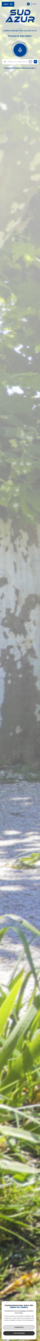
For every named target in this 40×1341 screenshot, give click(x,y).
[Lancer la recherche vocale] (20, 49)
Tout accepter (19, 1333)
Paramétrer (18, 1327)
